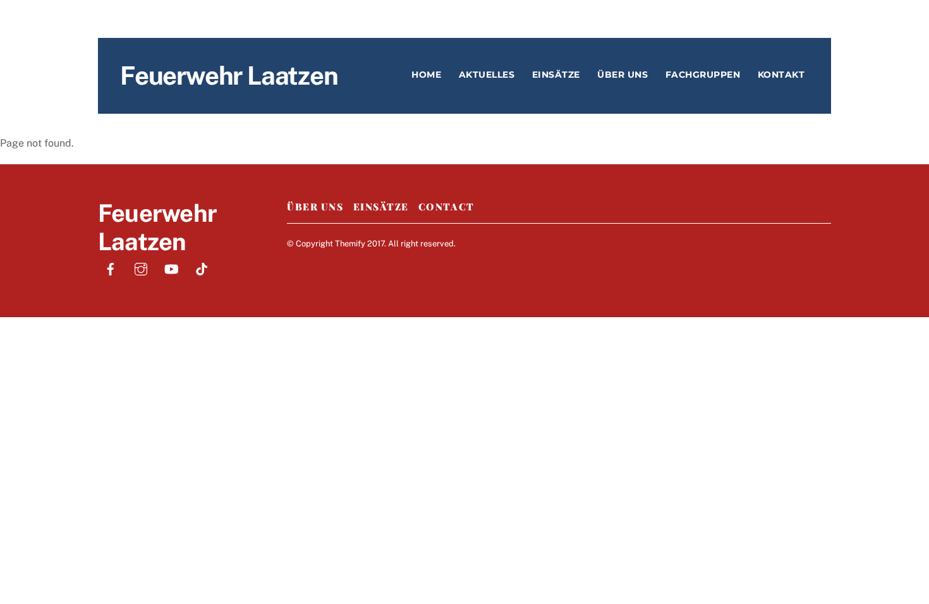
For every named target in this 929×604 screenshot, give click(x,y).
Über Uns (315, 206)
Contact (446, 206)
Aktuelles (487, 74)
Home (426, 74)
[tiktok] (201, 267)
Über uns (622, 74)
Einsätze (556, 74)
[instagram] (141, 267)
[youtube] (171, 267)
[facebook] (110, 267)
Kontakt (781, 74)
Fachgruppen (703, 74)
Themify (350, 243)
